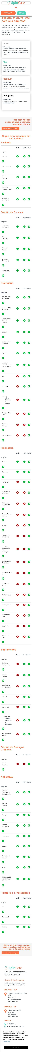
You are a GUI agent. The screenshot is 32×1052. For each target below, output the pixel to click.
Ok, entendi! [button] (16, 1047)
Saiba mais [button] (6, 1041)
